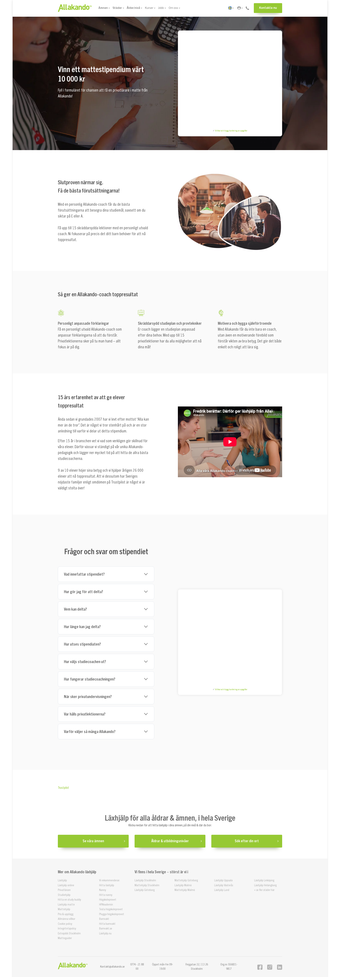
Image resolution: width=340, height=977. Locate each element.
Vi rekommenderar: (109, 880)
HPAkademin (106, 904)
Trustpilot (63, 787)
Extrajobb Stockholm (69, 933)
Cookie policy (65, 923)
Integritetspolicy (67, 928)
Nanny (102, 890)
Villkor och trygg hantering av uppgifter (231, 130)
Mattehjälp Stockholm (147, 885)
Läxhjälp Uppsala (223, 880)
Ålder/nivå (133, 7)
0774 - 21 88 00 (137, 966)
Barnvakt (104, 918)
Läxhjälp (62, 880)
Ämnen (103, 7)
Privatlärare (64, 890)
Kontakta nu (268, 7)
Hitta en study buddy (69, 899)
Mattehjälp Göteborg (186, 880)
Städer (117, 7)
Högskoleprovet (107, 899)
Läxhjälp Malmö (183, 885)
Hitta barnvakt (107, 923)
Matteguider (65, 938)
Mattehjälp (64, 909)
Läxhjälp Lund (221, 890)
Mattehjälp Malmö (185, 890)
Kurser (149, 7)
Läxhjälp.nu (105, 933)
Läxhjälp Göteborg (145, 890)
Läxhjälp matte (66, 904)
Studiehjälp (64, 894)
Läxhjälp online (66, 885)
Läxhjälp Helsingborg (265, 885)
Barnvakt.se (105, 928)
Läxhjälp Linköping (264, 880)
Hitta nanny (105, 894)
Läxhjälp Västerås (223, 885)
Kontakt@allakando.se (112, 966)
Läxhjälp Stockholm (145, 880)
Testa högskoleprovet (111, 909)
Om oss (173, 7)
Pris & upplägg (65, 914)
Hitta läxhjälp (106, 885)
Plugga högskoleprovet (111, 914)
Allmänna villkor (66, 918)
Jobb (161, 7)
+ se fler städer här (264, 890)
